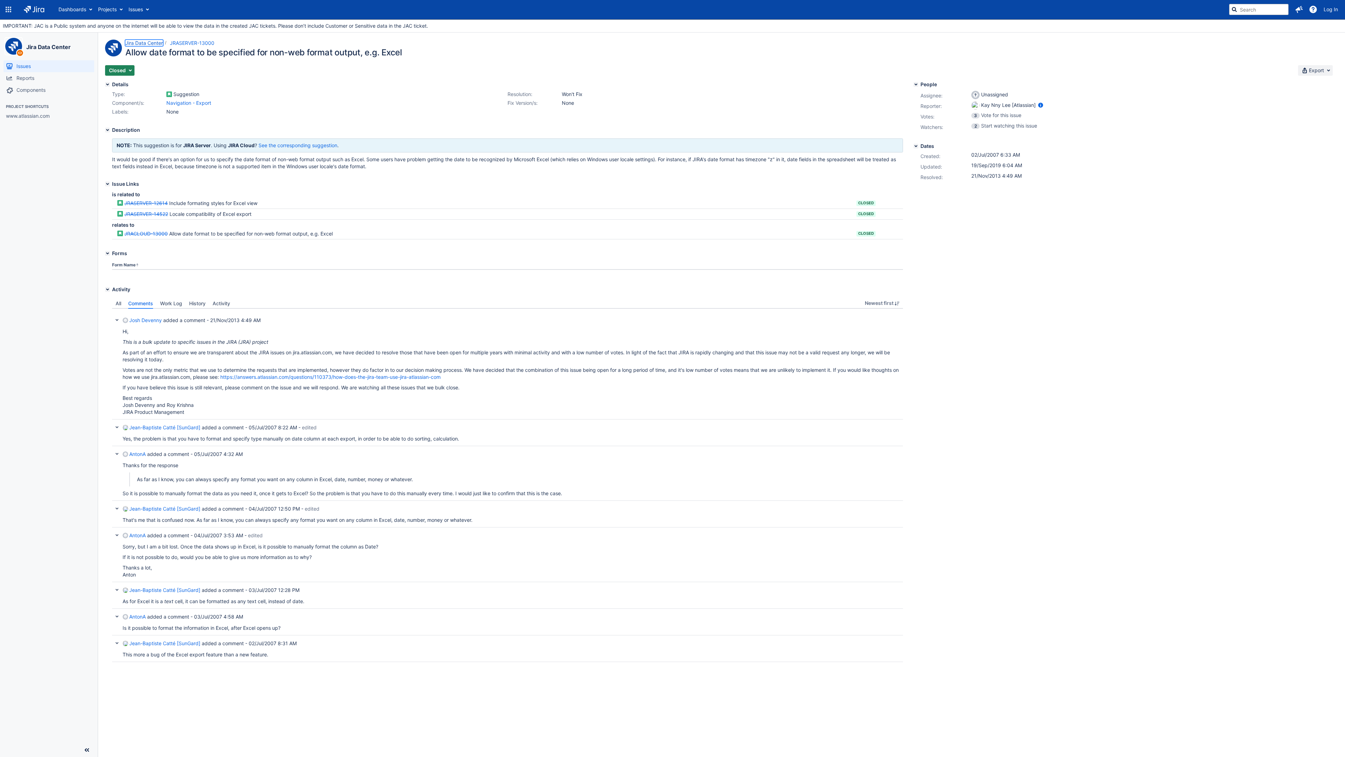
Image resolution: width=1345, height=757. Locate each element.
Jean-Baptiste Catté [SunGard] (164, 427)
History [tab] (197, 303)
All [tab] (118, 303)
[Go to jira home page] (34, 9)
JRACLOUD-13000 (146, 234)
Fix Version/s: (523, 103)
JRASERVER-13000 (192, 43)
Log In (1331, 9)
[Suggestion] (169, 94)
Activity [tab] (221, 303)
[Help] (1313, 9)
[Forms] (107, 253)
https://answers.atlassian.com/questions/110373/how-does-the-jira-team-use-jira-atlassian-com (330, 377)
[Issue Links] (107, 184)
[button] (8, 9)
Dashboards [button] (72, 9)
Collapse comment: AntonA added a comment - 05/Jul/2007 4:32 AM (117, 454)
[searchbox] (1259, 9)
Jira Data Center (48, 47)
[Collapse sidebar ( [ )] (87, 750)
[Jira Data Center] (13, 46)
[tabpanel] (507, 485)
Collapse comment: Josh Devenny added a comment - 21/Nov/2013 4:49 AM (117, 320)
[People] (915, 84)
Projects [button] (107, 9)
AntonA (137, 454)
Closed (866, 202)
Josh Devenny (145, 320)
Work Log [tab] (171, 303)
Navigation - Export (188, 103)
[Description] (107, 130)
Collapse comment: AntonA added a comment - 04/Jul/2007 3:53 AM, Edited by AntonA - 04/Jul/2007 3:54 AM (117, 535)
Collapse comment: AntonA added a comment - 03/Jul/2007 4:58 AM (117, 616)
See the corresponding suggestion (297, 145)
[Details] (107, 84)
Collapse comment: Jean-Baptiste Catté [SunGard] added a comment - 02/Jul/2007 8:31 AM (117, 643)
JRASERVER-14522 (146, 214)
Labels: (120, 112)
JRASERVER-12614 (146, 203)
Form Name (124, 264)
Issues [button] (136, 9)
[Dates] (915, 146)
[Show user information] (1040, 105)
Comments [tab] (140, 303)
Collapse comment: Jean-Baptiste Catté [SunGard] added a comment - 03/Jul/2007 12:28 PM (117, 590)
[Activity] (107, 289)
